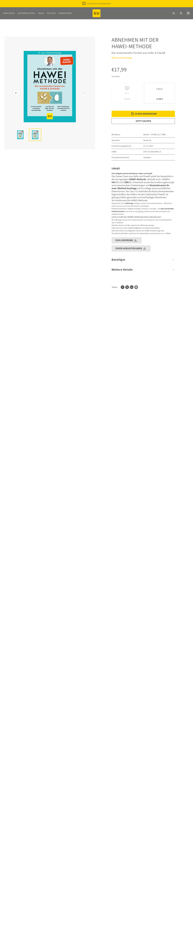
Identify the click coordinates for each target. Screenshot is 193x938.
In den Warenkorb (146, 113)
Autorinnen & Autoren (26, 13)
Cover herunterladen (128, 248)
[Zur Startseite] (96, 13)
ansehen (147, 157)
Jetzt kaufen (143, 121)
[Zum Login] (181, 13)
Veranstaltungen (65, 13)
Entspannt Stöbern (99, 8)
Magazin (41, 13)
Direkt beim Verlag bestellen (99, 3)
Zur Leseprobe (124, 240)
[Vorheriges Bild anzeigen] (16, 93)
